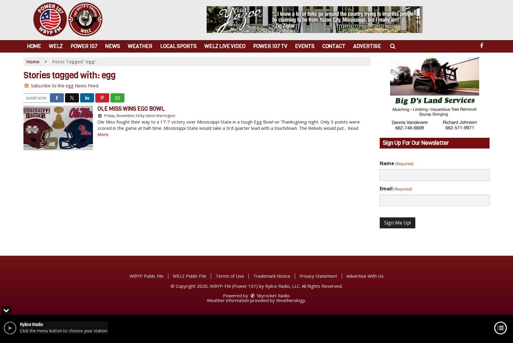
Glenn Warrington (160, 115)
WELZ (56, 46)
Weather (140, 46)
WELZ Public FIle (189, 276)
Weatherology (290, 300)
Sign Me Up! (397, 222)
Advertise (367, 46)
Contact (333, 46)
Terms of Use (230, 276)
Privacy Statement (318, 276)
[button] (393, 46)
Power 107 (83, 46)
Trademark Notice (271, 276)
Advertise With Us (365, 276)
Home (34, 46)
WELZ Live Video (224, 46)
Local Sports (178, 46)
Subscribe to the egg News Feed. (65, 85)
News (112, 46)
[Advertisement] (315, 19)
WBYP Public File (147, 276)
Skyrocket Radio (272, 295)
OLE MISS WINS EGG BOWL (130, 109)
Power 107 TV (270, 46)
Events (304, 46)
